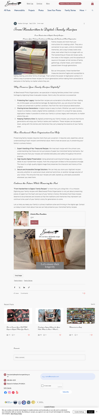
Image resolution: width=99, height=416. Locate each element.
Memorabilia (19, 10)
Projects (32, 10)
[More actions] (84, 23)
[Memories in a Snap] (81, 316)
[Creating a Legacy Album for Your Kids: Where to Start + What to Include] (50, 316)
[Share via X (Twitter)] (19, 287)
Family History (18, 281)
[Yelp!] (17, 392)
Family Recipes (18, 275)
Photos (41, 10)
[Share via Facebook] (15, 287)
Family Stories (70, 10)
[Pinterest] (13, 392)
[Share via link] (29, 287)
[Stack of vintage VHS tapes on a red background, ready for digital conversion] (18, 316)
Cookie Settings (79, 412)
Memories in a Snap (75, 327)
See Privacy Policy (16, 414)
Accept (91, 412)
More (82, 10)
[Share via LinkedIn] (24, 287)
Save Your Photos (54, 10)
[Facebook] (5, 392)
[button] (30, 3)
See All (93, 304)
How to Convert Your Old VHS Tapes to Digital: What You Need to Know (17, 328)
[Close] (97, 411)
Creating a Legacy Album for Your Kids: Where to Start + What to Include (49, 328)
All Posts (7, 10)
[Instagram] (9, 392)
